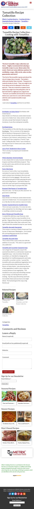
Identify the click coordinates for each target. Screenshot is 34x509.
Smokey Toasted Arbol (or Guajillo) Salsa (15, 205)
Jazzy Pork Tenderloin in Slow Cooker (14, 148)
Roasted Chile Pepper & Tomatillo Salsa (14, 188)
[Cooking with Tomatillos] (8, 295)
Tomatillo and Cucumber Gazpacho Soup (15, 247)
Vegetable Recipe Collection (11, 21)
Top (32, 506)
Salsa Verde (5, 195)
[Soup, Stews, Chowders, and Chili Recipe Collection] (22, 295)
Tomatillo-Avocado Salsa (10, 238)
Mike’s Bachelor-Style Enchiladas (12, 158)
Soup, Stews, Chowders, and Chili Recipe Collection (21, 302)
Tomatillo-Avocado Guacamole (12, 227)
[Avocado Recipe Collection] (8, 309)
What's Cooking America (10, 19)
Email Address (6, 379)
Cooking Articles (24, 19)
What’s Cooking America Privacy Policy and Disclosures (16, 491)
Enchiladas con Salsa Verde (10, 111)
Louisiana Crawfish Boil (9, 235)
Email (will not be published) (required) (15, 343)
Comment (5, 357)
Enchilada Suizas (7, 127)
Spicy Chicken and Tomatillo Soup (12, 214)
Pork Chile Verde (7, 169)
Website (5, 350)
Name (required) (7, 336)
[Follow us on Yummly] (24, 494)
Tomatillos (24, 21)
